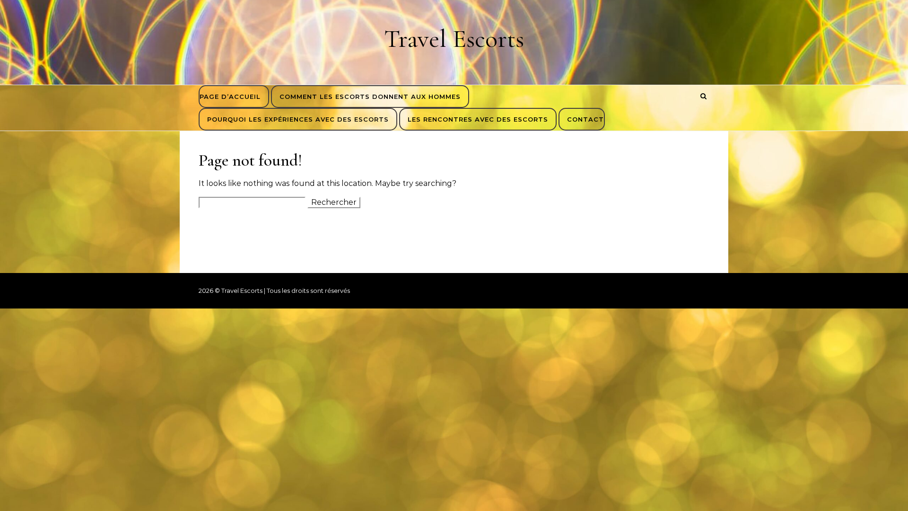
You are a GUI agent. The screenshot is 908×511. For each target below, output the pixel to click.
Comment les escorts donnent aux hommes (370, 96)
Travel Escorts (454, 38)
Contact (585, 119)
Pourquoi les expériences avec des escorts (298, 119)
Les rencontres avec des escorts (478, 119)
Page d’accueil (230, 96)
